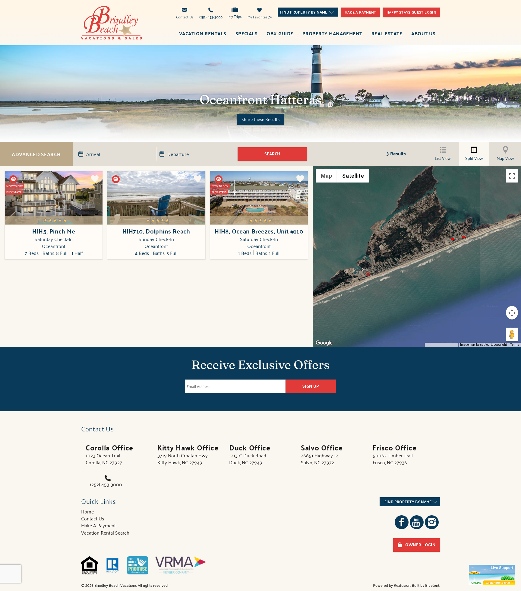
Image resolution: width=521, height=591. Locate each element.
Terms (514, 344)
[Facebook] (402, 522)
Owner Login (420, 544)
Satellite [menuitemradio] (353, 176)
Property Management (332, 33)
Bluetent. (432, 585)
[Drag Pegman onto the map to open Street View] (512, 334)
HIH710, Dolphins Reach (156, 231)
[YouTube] (417, 522)
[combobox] (308, 12)
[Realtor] (112, 565)
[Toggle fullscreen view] (512, 176)
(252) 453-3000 (211, 16)
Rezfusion (402, 585)
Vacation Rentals (202, 33)
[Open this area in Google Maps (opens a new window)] (324, 343)
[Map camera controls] (512, 312)
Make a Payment (360, 12)
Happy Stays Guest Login (411, 12)
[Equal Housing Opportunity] (89, 565)
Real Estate (386, 33)
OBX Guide (280, 33)
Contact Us (184, 16)
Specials (246, 33)
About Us (423, 33)
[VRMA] (181, 565)
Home (87, 511)
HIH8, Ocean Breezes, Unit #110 (259, 231)
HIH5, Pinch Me (53, 231)
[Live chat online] (492, 575)
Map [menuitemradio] (326, 176)
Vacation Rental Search (105, 532)
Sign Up (310, 386)
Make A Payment (98, 525)
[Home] (111, 21)
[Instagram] (432, 522)
